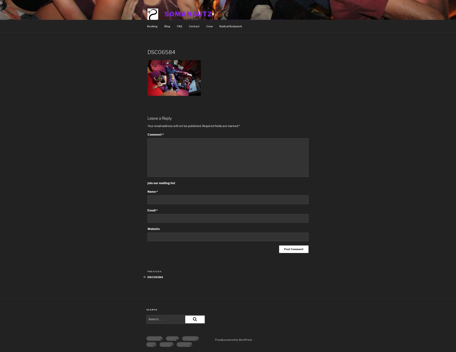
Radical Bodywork (230, 26)
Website (153, 229)
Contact (194, 26)
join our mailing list (161, 183)
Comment (155, 134)
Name (152, 191)
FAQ (179, 26)
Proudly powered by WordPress (233, 339)
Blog (167, 26)
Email (152, 210)
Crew (209, 26)
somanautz (188, 14)
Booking (152, 26)
